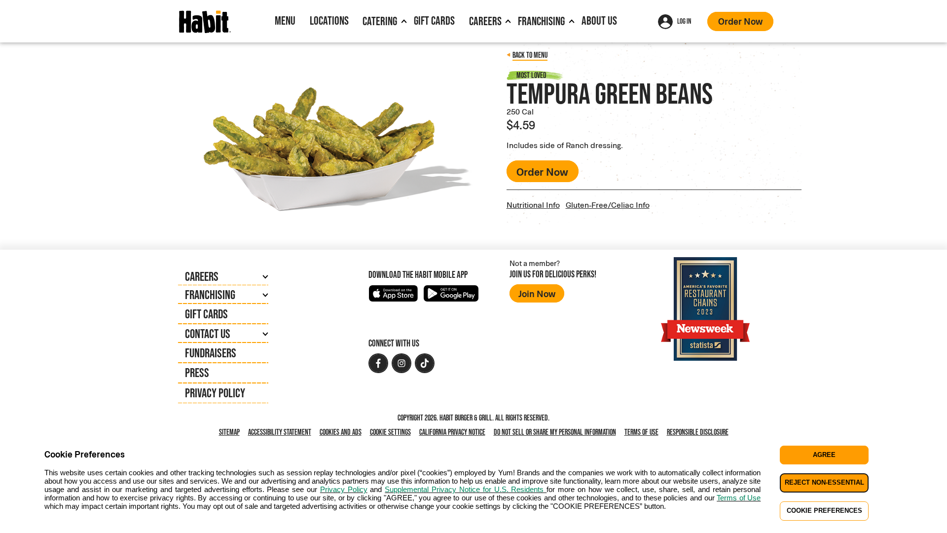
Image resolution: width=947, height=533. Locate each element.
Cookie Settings (390, 432)
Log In (684, 21)
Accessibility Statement (279, 432)
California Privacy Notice (454, 432)
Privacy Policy (215, 392)
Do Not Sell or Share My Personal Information (557, 432)
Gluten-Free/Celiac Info (608, 204)
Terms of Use (641, 432)
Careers (485, 21)
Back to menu (529, 55)
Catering (380, 21)
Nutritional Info (533, 204)
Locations (329, 20)
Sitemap (229, 432)
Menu (285, 20)
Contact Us (207, 333)
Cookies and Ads (342, 432)
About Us (599, 20)
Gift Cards (434, 20)
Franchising (541, 21)
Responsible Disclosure (697, 432)
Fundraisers (210, 352)
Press (197, 372)
